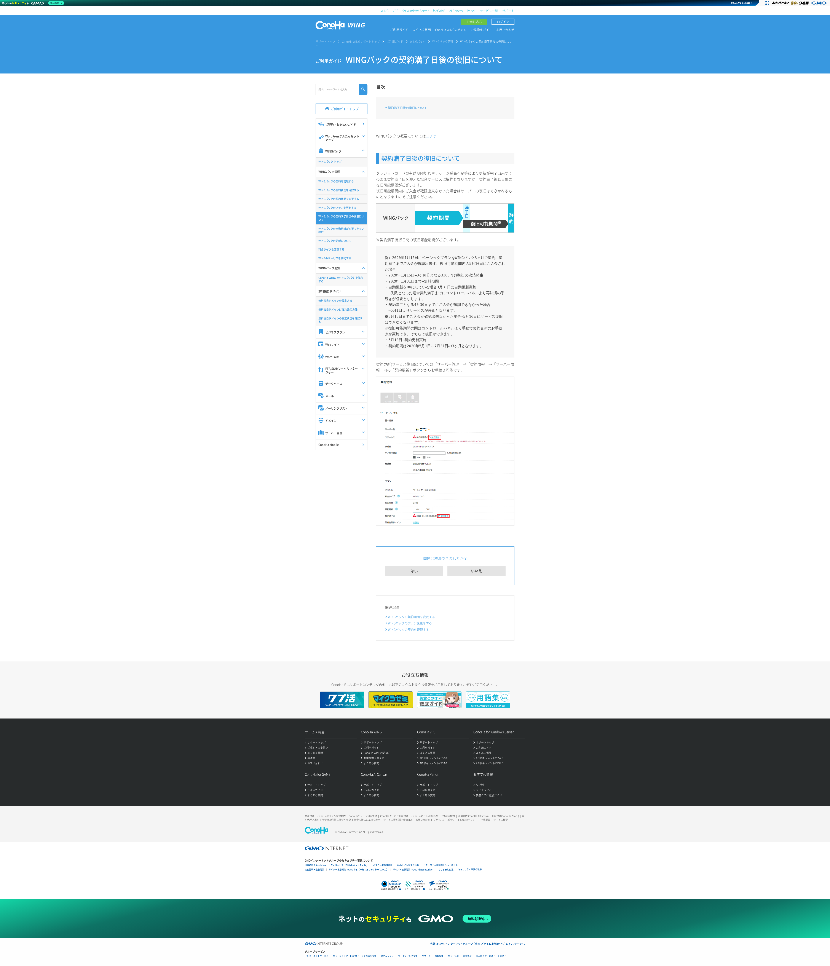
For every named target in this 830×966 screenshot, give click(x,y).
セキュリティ (387, 956)
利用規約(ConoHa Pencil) (505, 816)
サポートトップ (325, 41)
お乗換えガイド (481, 29)
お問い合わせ (505, 29)
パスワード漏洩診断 (383, 865)
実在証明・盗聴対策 (314, 869)
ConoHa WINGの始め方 (450, 29)
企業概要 (485, 820)
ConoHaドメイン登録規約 (332, 816)
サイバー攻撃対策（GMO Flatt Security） (413, 869)
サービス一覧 (489, 10)
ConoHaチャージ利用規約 (363, 816)
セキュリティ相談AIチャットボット (440, 865)
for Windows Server (415, 10)
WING (384, 10)
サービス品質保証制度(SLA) (397, 820)
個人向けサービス (484, 956)
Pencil (471, 10)
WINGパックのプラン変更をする (410, 623)
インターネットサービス (317, 956)
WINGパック (418, 41)
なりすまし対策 (445, 869)
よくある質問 (422, 29)
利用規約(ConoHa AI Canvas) (473, 816)
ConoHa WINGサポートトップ (361, 41)
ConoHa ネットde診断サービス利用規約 (433, 816)
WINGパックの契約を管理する (408, 629)
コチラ (431, 136)
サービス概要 (500, 820)
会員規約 (309, 816)
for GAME (439, 10)
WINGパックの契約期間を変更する (411, 617)
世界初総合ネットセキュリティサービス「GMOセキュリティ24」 (337, 865)
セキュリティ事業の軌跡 (470, 869)
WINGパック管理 (442, 41)
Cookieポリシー (468, 820)
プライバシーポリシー (445, 820)
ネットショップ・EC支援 (345, 956)
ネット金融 (453, 956)
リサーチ (426, 956)
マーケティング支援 (408, 956)
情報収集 (439, 956)
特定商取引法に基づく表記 (336, 820)
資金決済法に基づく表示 (367, 820)
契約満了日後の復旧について (407, 107)
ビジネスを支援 (369, 956)
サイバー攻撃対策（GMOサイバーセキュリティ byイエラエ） (358, 869)
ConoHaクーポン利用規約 (394, 816)
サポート (508, 10)
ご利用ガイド (399, 29)
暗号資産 (467, 956)
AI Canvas (456, 10)
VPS (395, 10)
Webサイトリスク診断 (408, 865)
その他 (501, 956)
